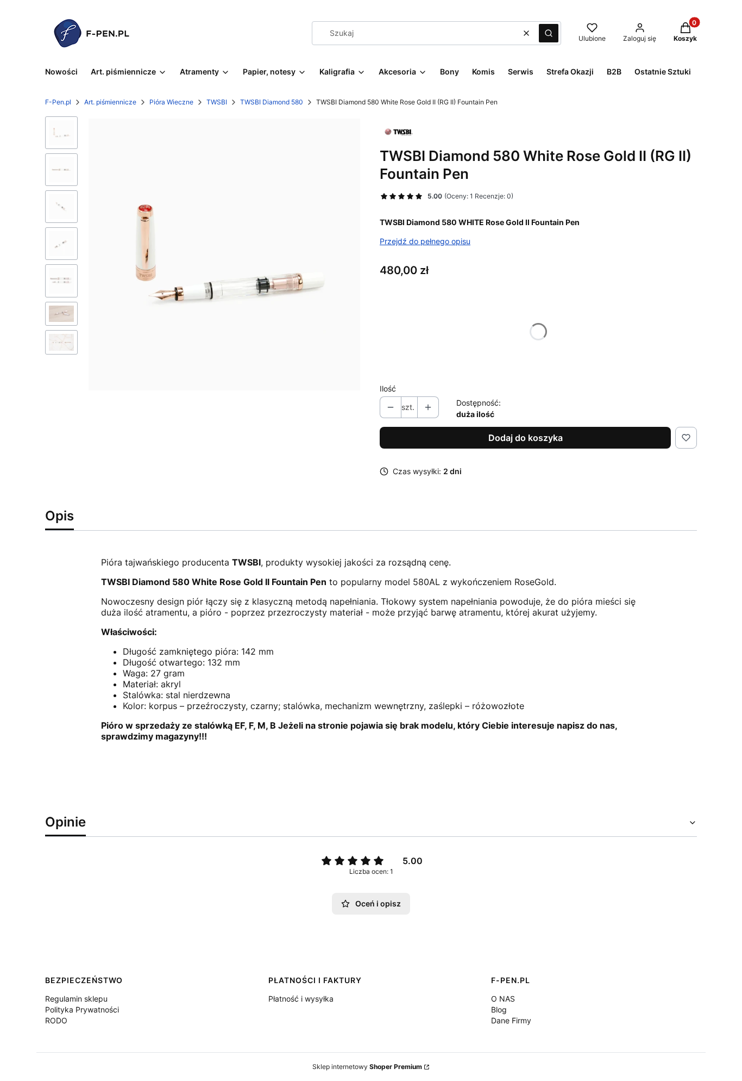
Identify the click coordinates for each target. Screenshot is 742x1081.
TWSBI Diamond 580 (271, 102)
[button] (548, 33)
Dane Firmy (511, 1020)
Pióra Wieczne (171, 102)
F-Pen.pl (58, 102)
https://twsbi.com (137, 795)
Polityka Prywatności (82, 1009)
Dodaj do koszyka (525, 437)
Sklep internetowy (367, 1067)
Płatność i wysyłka (301, 998)
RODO (56, 1020)
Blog (499, 1009)
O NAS (503, 998)
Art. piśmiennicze (110, 102)
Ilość (388, 388)
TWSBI (216, 102)
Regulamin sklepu (76, 998)
